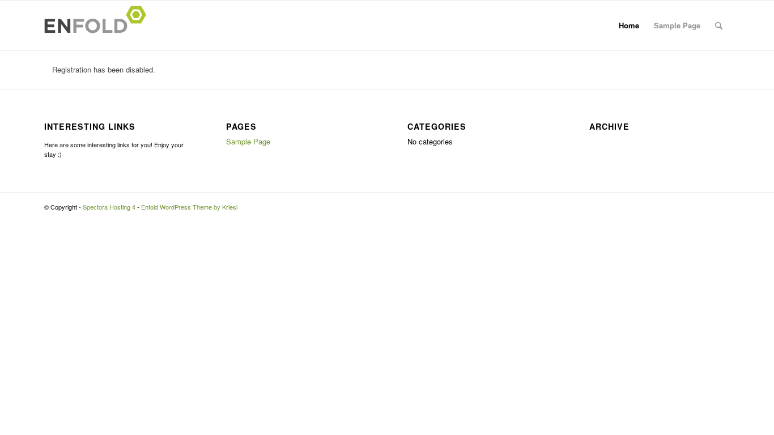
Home (629, 25)
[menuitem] (719, 25)
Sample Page (677, 25)
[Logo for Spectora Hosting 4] (98, 25)
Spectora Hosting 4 (109, 206)
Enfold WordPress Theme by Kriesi (189, 206)
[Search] (719, 25)
